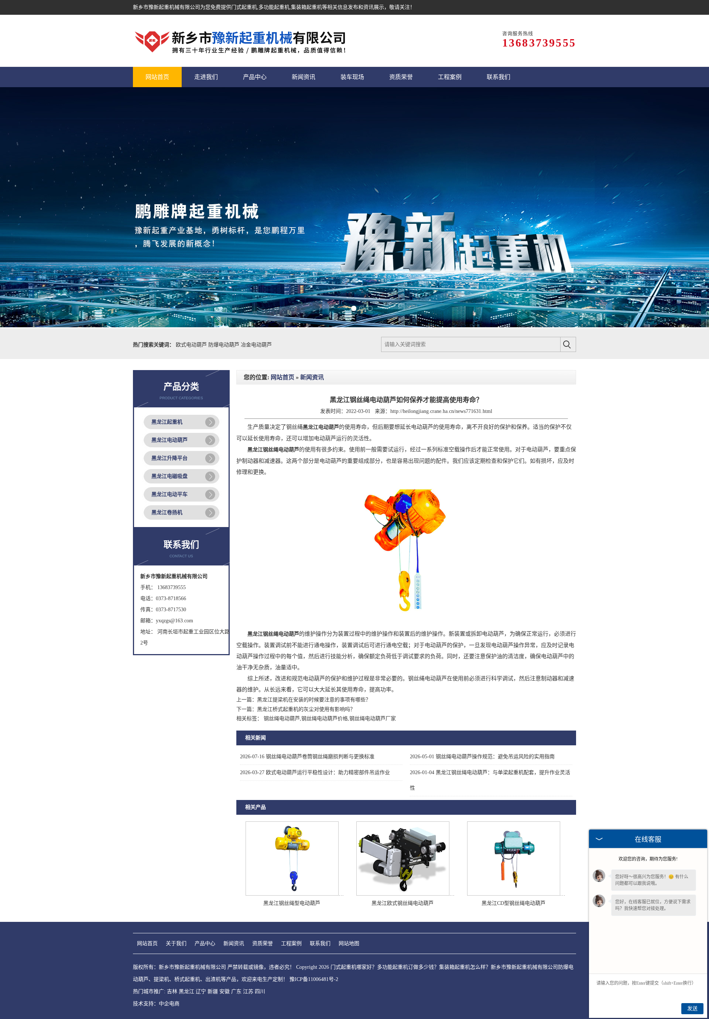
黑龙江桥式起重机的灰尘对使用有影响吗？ (306, 709)
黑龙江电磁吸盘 (169, 476)
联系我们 (320, 943)
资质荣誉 (262, 943)
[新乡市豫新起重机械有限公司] (241, 41)
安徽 (224, 991)
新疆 (213, 991)
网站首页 (282, 377)
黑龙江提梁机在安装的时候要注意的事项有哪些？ (314, 699)
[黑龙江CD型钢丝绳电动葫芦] (513, 894)
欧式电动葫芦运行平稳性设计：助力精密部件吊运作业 (315, 772)
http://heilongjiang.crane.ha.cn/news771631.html (441, 411)
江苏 (248, 991)
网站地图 (349, 943)
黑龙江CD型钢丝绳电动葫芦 (513, 903)
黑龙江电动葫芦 (169, 440)
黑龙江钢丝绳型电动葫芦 (291, 903)
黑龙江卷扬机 (166, 512)
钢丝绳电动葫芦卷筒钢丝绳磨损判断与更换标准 (307, 756)
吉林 (172, 991)
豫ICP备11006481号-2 (314, 979)
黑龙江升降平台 (169, 458)
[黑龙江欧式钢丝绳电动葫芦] (402, 894)
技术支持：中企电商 (156, 1003)
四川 (260, 991)
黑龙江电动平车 (169, 494)
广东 (236, 991)
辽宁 (201, 991)
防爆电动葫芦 (224, 345)
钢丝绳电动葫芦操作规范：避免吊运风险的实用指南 (482, 756)
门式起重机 (244, 7)
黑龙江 (186, 991)
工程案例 (291, 943)
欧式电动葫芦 (192, 345)
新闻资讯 (312, 377)
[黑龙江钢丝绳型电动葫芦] (292, 894)
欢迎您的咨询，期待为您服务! (648, 859)
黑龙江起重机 (166, 422)
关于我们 (176, 943)
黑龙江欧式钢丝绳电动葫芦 (402, 903)
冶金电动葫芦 (256, 345)
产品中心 (205, 943)
